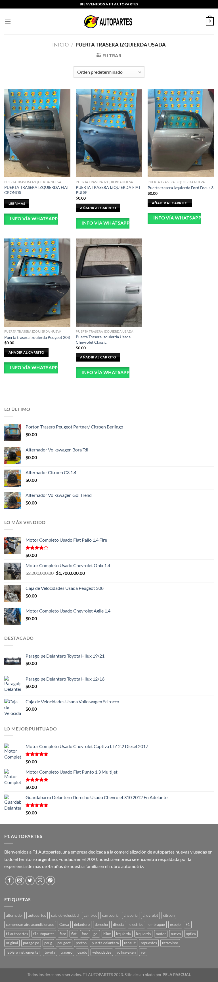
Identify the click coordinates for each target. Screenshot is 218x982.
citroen (169, 915)
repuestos (149, 943)
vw (143, 952)
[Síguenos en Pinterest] (50, 880)
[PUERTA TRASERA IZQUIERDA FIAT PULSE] (109, 133)
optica (191, 934)
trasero (66, 952)
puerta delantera (105, 943)
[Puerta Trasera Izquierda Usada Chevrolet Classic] (109, 282)
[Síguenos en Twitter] (30, 880)
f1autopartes (43, 934)
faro (63, 934)
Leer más (17, 203)
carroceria (110, 915)
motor (161, 934)
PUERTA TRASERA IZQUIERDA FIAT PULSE (108, 190)
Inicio (60, 44)
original (12, 943)
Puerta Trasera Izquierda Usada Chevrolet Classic (103, 339)
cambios (90, 915)
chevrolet (150, 915)
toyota (50, 952)
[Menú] (7, 21)
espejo (175, 924)
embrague (156, 924)
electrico (136, 924)
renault (130, 943)
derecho (101, 924)
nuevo (176, 934)
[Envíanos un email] (40, 880)
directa (118, 924)
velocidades (101, 952)
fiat (74, 934)
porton (81, 943)
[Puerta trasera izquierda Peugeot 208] (37, 282)
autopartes (37, 915)
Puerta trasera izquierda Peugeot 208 (37, 337)
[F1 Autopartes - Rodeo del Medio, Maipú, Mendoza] (109, 21)
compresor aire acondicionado (30, 924)
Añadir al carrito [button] (98, 208)
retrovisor (170, 943)
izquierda (123, 934)
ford (85, 934)
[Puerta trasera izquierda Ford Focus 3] (181, 133)
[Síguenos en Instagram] (19, 880)
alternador (14, 915)
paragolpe (31, 943)
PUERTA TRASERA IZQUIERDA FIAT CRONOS (36, 190)
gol (95, 934)
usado (82, 952)
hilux (107, 934)
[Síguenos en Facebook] (9, 880)
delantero (82, 924)
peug (48, 943)
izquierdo (143, 934)
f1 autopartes (17, 934)
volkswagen (126, 952)
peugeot (64, 943)
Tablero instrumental (22, 952)
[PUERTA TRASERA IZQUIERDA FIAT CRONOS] (37, 133)
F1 (188, 924)
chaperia (131, 915)
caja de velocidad (65, 915)
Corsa (64, 924)
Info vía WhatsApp (33, 218)
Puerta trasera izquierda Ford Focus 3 (180, 187)
